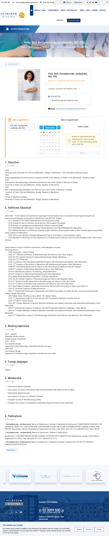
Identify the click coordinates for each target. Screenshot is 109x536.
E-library (68, 2)
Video (88, 10)
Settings (89, 529)
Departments (53, 10)
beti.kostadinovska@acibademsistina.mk (70, 109)
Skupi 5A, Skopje (48, 2)
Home (23, 47)
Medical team (40, 10)
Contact (102, 10)
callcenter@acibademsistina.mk (26, 2)
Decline (99, 529)
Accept (79, 529)
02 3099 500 (79, 144)
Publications (78, 2)
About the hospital (69, 10)
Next (82, 153)
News (82, 10)
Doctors (46, 47)
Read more (11, 450)
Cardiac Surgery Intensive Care (62, 89)
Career (95, 10)
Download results (75, 20)
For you (60, 20)
